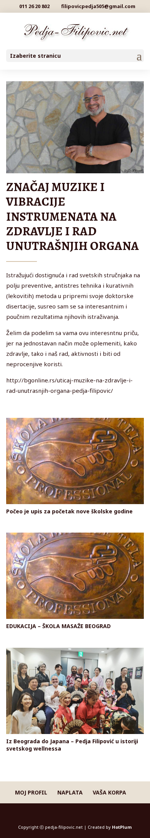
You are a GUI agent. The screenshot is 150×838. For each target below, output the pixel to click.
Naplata (70, 792)
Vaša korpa (109, 792)
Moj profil (31, 792)
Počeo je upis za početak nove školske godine (69, 511)
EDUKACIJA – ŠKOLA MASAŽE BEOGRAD (58, 626)
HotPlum (122, 827)
